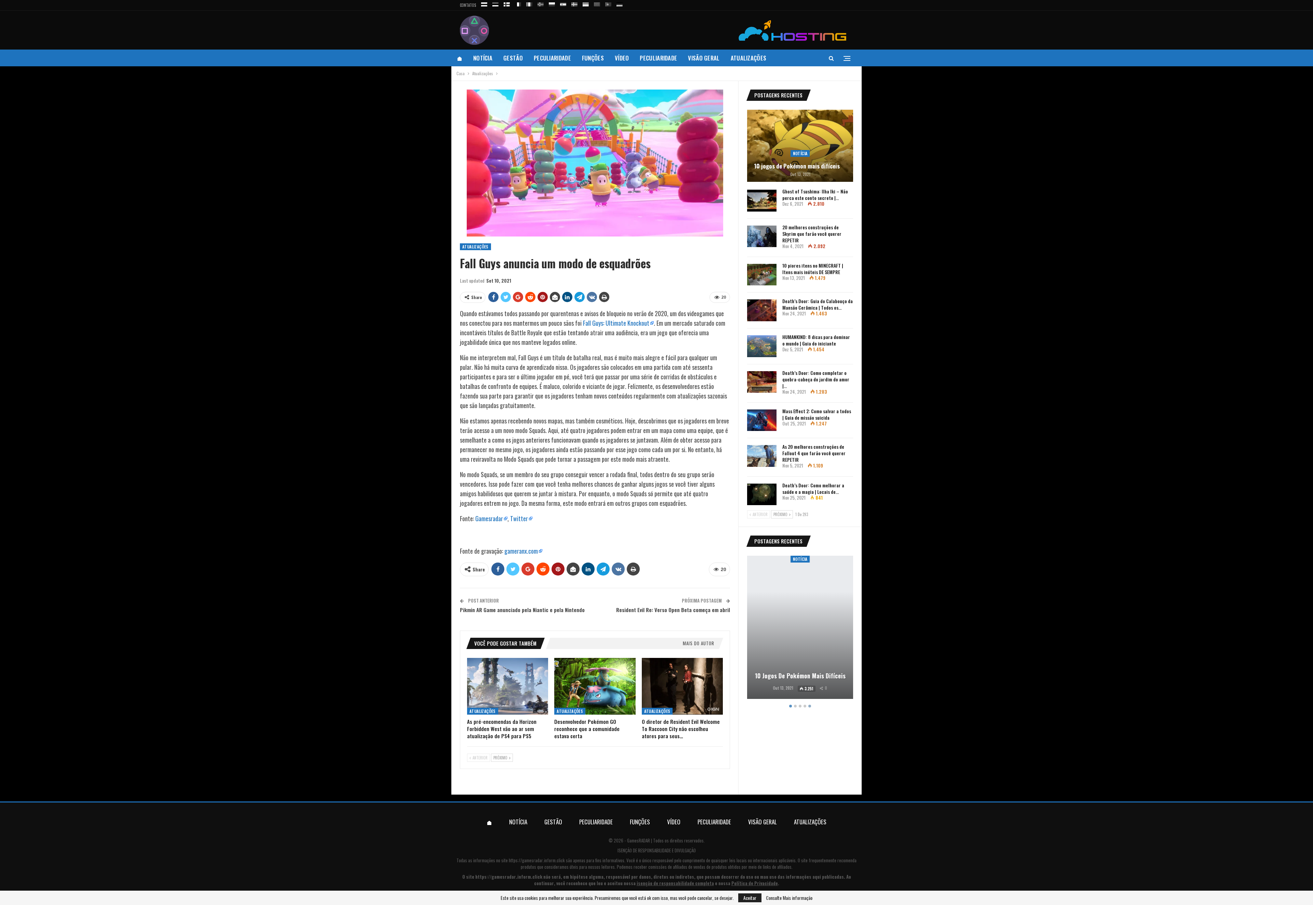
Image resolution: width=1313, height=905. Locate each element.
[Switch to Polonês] (552, 3)
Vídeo (622, 58)
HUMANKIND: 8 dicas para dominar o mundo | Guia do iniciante (816, 340)
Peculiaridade (552, 58)
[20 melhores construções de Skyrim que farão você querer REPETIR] (762, 236)
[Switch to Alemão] (619, 3)
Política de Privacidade (754, 883)
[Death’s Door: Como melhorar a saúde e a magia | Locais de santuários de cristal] (762, 494)
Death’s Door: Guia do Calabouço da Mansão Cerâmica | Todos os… (817, 304)
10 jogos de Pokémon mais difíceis (797, 166)
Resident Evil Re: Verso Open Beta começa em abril (673, 609)
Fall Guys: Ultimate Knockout (616, 323)
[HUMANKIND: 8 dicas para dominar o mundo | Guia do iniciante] (762, 346)
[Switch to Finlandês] (507, 3)
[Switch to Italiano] (529, 3)
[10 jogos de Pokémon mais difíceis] (800, 145)
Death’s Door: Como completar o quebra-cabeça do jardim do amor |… (815, 379)
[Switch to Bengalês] (597, 3)
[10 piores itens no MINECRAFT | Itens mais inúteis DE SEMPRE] (762, 275)
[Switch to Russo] (484, 3)
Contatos (468, 5)
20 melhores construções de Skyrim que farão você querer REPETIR (811, 234)
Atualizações (749, 58)
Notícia (482, 58)
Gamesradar (489, 518)
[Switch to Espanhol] (563, 3)
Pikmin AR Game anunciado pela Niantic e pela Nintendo (522, 609)
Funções (593, 58)
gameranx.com (521, 550)
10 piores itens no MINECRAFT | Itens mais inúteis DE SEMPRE (812, 268)
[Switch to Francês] (518, 3)
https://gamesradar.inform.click (537, 860)
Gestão (513, 58)
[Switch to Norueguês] (541, 3)
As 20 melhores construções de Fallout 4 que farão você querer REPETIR (814, 453)
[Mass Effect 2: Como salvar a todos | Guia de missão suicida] (762, 420)
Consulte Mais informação (789, 897)
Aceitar (749, 897)
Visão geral (703, 58)
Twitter (519, 518)
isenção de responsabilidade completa (675, 883)
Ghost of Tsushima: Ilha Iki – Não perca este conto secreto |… (815, 194)
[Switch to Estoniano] (495, 3)
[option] (800, 628)
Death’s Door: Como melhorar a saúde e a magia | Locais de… (813, 488)
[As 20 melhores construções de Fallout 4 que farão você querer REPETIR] (762, 456)
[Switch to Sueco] (574, 3)
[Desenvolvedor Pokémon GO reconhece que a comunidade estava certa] (594, 686)
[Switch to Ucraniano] (586, 3)
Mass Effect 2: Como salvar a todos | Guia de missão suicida (816, 414)
